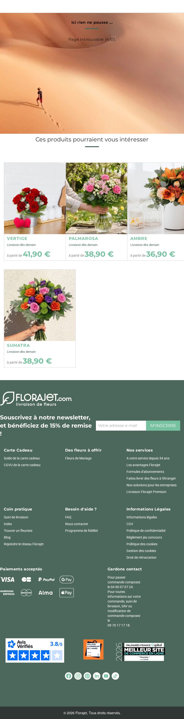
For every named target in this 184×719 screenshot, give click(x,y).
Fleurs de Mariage (78, 458)
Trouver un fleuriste (18, 531)
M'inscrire (163, 425)
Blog (7, 537)
